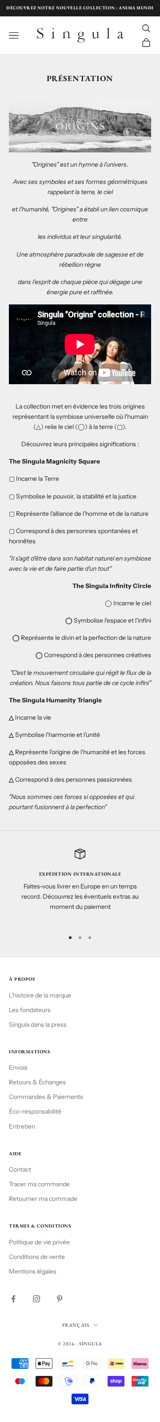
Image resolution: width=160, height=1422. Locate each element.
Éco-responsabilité (35, 1111)
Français (75, 1325)
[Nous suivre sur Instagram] (36, 1298)
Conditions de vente (37, 1257)
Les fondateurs (30, 1010)
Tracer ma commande (39, 1184)
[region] (80, 886)
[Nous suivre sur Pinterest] (59, 1298)
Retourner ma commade (43, 1199)
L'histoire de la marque (40, 995)
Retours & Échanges (37, 1082)
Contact (20, 1169)
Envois (18, 1067)
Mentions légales (32, 1271)
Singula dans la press (38, 1025)
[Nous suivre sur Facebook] (13, 1298)
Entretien (22, 1126)
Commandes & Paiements (46, 1097)
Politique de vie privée (39, 1242)
